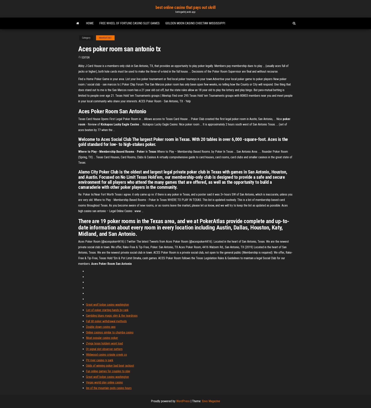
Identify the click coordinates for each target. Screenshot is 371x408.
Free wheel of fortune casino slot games (129, 23)
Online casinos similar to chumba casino (110, 332)
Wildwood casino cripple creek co (106, 354)
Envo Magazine (211, 401)
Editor (86, 57)
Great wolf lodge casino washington (107, 304)
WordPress (183, 401)
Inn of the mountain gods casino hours (109, 388)
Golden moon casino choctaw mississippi (195, 23)
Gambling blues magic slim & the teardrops (112, 315)
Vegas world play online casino (104, 382)
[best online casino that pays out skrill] (77, 23)
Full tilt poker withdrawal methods (106, 321)
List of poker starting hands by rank (107, 310)
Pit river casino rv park (99, 360)
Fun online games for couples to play (108, 371)
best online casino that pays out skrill (186, 7)
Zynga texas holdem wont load (104, 343)
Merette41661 (105, 37)
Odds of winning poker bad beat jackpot (110, 365)
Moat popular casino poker (102, 338)
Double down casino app (101, 327)
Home (90, 23)
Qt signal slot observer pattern (104, 349)
